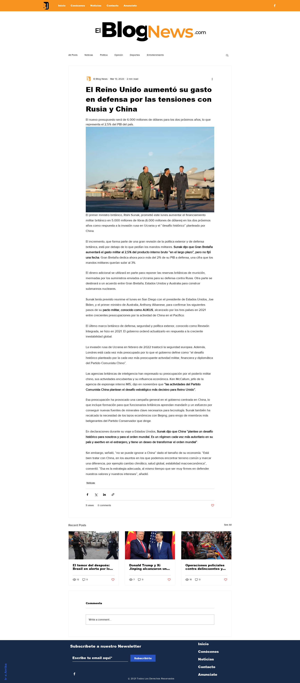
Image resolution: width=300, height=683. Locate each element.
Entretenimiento (155, 54)
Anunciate (207, 674)
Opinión (118, 54)
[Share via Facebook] (87, 494)
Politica (103, 54)
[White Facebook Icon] (74, 674)
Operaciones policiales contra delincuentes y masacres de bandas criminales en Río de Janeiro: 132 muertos (204, 567)
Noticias (89, 54)
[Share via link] (113, 494)
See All (228, 524)
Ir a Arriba (5, 672)
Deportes (135, 54)
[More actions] (212, 79)
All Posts (73, 54)
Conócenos (208, 651)
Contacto (206, 667)
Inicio (203, 644)
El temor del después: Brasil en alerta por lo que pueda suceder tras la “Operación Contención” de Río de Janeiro (93, 567)
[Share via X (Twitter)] (96, 494)
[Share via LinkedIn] (104, 494)
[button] (227, 55)
